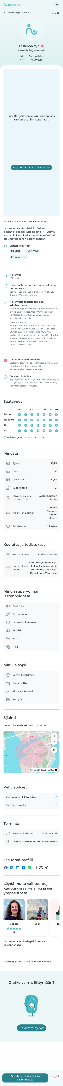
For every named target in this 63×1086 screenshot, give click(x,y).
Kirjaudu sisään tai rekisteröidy (31, 167)
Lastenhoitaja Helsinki (31, 50)
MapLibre (34, 770)
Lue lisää (27, 318)
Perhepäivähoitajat (34, 941)
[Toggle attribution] (56, 770)
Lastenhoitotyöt (13, 945)
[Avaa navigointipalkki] (56, 4)
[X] (11, 868)
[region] (31, 752)
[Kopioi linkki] (47, 868)
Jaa (57, 12)
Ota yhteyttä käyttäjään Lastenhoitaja (25, 1078)
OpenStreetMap (47, 770)
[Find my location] (54, 750)
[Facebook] (6, 868)
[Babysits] (12, 4)
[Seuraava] (58, 917)
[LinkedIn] (17, 868)
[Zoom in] (54, 736)
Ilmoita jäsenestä (15, 961)
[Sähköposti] (41, 868)
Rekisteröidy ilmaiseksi (38, 961)
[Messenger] (23, 868)
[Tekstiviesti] (35, 868)
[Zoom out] (54, 742)
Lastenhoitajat (12, 941)
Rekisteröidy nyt (31, 1028)
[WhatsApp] (29, 868)
